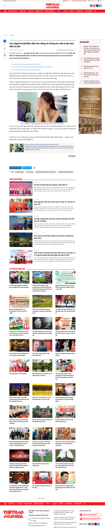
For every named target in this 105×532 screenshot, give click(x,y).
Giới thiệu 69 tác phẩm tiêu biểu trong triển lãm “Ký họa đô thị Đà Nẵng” (64, 399)
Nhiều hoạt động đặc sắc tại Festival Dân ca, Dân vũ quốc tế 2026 (18, 311)
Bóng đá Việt (39, 11)
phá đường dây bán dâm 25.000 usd (45, 172)
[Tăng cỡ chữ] (5, 52)
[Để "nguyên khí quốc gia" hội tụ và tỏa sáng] (42, 477)
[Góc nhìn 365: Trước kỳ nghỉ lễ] (19, 365)
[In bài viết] (4, 48)
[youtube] (94, 5)
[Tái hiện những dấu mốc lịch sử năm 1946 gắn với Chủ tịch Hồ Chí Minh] (20, 222)
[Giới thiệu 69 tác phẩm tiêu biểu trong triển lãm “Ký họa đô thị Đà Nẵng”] (65, 389)
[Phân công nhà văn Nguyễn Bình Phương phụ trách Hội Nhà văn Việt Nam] (65, 477)
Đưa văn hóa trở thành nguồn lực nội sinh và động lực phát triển (54, 237)
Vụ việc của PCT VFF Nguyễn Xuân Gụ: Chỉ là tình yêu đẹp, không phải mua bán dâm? (32, 67)
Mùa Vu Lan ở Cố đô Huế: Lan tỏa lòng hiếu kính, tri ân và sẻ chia (41, 398)
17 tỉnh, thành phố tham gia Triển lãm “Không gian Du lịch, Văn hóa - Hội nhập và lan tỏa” (65, 465)
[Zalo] (100, 5)
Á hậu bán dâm (19, 172)
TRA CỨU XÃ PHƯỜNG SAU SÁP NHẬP (79, 0)
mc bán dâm (29, 172)
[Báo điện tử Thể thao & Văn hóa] (52, 5)
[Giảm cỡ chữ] (5, 58)
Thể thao (30, 11)
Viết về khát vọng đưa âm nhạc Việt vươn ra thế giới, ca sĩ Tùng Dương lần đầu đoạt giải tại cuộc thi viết (54, 254)
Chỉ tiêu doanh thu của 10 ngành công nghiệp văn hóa (92, 82)
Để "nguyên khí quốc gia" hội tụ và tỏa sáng (41, 486)
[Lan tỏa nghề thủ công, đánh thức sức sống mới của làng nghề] (19, 345)
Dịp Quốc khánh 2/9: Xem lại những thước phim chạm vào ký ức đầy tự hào (65, 333)
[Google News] (65, 50)
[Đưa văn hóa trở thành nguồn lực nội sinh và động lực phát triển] (20, 240)
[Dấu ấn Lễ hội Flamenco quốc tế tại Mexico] (65, 345)
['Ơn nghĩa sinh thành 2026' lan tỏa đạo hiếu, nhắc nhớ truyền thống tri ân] (65, 301)
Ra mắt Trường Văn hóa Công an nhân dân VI (50, 185)
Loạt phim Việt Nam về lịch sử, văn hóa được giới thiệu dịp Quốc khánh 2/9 (42, 333)
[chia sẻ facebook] (4, 44)
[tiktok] (97, 5)
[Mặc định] (5, 55)
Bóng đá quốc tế (49, 11)
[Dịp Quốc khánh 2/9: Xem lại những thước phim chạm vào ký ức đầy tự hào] (65, 323)
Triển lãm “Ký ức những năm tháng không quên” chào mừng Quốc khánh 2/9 (65, 443)
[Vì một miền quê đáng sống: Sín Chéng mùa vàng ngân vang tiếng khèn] (42, 301)
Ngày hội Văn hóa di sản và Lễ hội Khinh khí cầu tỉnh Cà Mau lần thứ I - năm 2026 (65, 287)
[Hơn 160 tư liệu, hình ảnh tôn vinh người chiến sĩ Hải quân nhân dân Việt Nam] (19, 411)
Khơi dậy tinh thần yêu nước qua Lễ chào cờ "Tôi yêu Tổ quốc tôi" (54, 203)
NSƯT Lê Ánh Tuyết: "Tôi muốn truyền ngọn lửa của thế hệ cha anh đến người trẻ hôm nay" (19, 399)
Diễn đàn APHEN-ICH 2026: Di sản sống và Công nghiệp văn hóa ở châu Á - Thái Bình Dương (19, 443)
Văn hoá (12, 35)
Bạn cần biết (88, 11)
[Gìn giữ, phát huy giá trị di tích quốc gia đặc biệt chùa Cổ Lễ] (42, 411)
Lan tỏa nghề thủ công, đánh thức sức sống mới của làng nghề (18, 354)
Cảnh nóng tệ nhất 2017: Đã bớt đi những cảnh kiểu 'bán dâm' (26, 69)
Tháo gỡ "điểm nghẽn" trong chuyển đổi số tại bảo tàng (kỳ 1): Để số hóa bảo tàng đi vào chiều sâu (64, 376)
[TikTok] (101, 0)
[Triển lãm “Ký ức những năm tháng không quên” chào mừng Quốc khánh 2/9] (65, 433)
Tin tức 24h (22, 11)
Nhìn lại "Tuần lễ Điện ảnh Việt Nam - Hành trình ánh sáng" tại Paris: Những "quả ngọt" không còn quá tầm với (92, 50)
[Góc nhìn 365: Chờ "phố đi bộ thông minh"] (42, 455)
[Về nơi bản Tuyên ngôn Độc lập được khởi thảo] (42, 345)
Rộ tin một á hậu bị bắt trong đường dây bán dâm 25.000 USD (26, 64)
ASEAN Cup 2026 (12, 11)
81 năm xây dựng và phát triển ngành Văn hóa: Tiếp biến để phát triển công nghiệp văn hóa (18, 465)
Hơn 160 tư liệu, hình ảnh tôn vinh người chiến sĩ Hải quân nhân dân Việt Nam (18, 421)
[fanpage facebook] (91, 5)
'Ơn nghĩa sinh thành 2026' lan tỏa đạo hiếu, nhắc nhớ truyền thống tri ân (65, 311)
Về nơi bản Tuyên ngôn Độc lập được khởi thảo (41, 354)
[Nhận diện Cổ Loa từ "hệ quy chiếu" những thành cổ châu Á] (42, 365)
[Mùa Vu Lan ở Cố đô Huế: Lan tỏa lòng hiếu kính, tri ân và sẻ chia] (42, 389)
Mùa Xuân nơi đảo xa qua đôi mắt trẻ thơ (91, 67)
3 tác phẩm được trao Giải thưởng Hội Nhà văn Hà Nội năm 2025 (92, 60)
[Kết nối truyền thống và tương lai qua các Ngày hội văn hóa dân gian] (19, 277)
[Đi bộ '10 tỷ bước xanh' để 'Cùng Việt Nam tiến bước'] (65, 411)
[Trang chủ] (5, 11)
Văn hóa (59, 11)
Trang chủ (5, 35)
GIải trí (72, 11)
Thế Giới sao (79, 11)
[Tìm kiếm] (4, 5)
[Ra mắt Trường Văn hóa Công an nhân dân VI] (20, 189)
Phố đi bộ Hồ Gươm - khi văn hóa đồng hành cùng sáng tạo (91, 74)
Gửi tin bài (91, 0)
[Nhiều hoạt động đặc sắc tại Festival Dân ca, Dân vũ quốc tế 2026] (19, 301)
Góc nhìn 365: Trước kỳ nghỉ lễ (18, 373)
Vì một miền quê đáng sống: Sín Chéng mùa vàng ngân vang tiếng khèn (41, 311)
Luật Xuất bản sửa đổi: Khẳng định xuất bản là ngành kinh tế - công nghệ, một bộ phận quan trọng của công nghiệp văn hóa (19, 488)
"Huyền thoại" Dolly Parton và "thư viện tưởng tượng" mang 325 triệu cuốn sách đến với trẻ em (19, 333)
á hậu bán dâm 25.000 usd (65, 172)
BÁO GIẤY (67, 0)
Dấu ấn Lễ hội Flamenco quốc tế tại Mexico (65, 354)
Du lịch (66, 11)
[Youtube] (98, 0)
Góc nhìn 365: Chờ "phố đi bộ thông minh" (40, 464)
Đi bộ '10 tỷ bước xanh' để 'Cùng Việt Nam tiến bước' (64, 420)
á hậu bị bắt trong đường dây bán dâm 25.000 (53, 53)
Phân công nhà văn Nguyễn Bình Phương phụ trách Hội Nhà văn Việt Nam (65, 487)
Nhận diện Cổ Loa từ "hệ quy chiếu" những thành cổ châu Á (42, 374)
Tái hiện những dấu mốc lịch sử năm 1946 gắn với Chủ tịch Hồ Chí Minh (54, 220)
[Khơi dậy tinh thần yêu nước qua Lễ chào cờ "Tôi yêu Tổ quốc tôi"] (20, 206)
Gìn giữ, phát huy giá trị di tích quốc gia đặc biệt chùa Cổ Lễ (42, 420)
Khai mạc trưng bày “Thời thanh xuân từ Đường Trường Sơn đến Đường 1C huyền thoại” (41, 443)
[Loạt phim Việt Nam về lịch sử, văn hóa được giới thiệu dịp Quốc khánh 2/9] (42, 323)
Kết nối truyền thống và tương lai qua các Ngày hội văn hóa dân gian (19, 286)
